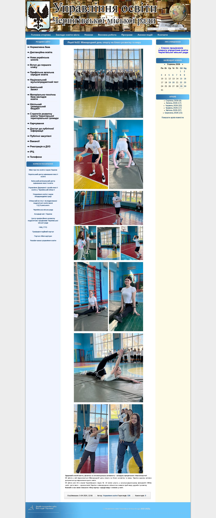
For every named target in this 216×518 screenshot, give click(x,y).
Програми (127, 35)
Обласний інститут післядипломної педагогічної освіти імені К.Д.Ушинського (43, 203)
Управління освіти (110, 496)
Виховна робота (107, 35)
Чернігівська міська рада (43, 210)
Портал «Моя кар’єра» (43, 236)
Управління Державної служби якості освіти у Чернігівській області (43, 189)
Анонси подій (145, 35)
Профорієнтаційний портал (43, 232)
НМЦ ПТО (43, 227)
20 (173, 82)
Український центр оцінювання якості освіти (43, 175)
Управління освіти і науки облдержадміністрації (43, 195)
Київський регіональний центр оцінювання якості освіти (43, 182)
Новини (88, 35)
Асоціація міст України (43, 214)
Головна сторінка (41, 35)
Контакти (163, 35)
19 (170, 82)
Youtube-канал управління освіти (43, 240)
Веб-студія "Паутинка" (45, 508)
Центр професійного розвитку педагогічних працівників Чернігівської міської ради (43, 220)
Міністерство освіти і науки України (43, 170)
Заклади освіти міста (67, 35)
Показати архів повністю (173, 117)
